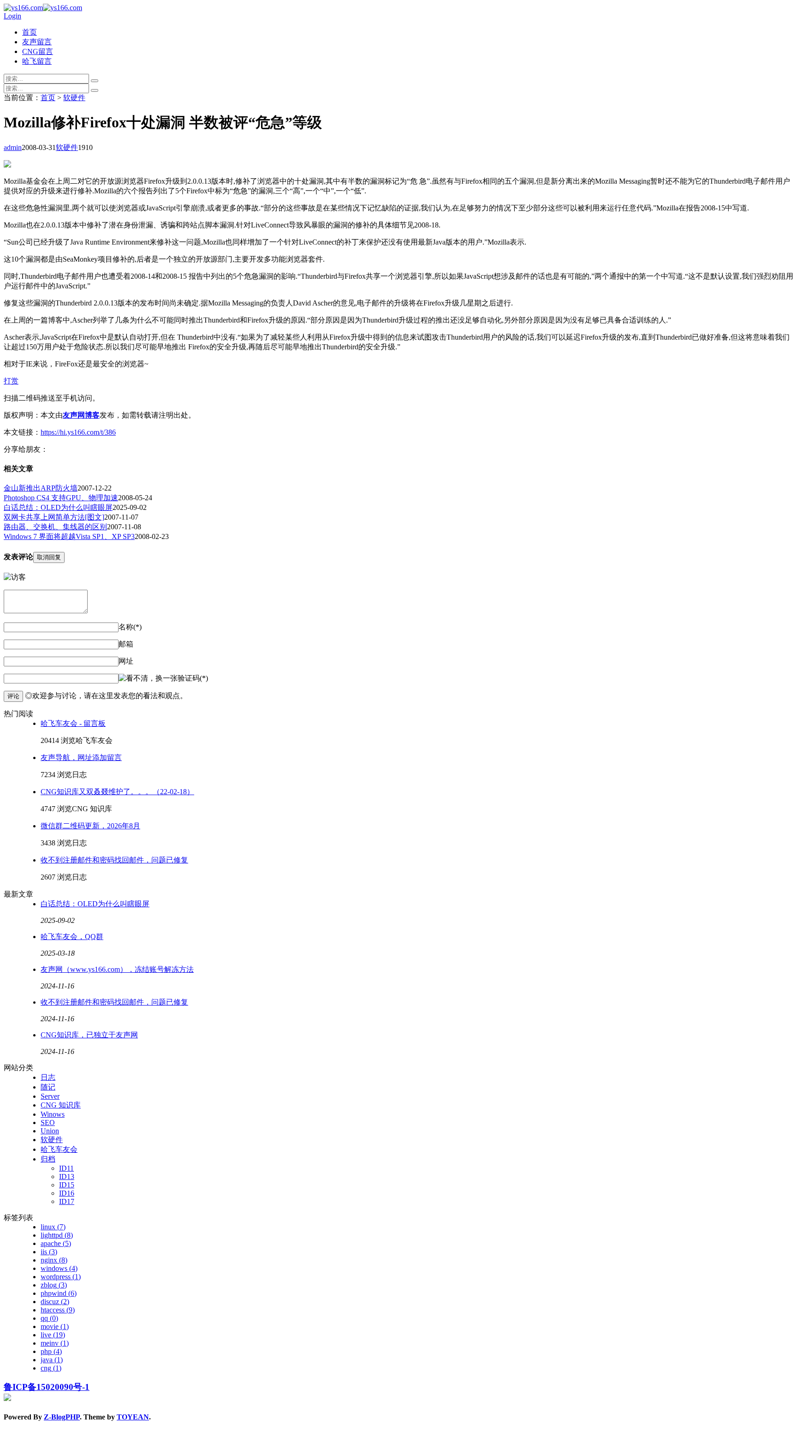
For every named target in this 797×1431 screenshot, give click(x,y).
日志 (48, 1077)
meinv (55, 1343)
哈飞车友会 (59, 1149)
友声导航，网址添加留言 (81, 757)
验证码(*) (193, 678)
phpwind (59, 1293)
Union (50, 1131)
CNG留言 (37, 51)
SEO (48, 1122)
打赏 (11, 381)
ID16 (66, 1193)
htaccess (58, 1310)
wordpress (61, 1277)
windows (59, 1268)
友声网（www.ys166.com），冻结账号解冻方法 (117, 969)
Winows (53, 1114)
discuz (55, 1301)
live (53, 1335)
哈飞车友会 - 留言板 (73, 723)
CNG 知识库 (61, 1105)
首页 (29, 32)
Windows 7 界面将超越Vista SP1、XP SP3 (69, 536)
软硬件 (74, 98)
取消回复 (49, 557)
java (52, 1360)
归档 (48, 1159)
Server (50, 1096)
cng (51, 1368)
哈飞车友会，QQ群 (72, 936)
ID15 (66, 1185)
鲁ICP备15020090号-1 (46, 1387)
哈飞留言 (37, 61)
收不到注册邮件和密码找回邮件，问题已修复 (114, 860)
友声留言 (37, 42)
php (51, 1351)
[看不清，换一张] (148, 678)
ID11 (66, 1168)
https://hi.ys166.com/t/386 (78, 432)
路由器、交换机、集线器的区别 (55, 527)
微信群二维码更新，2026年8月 (90, 826)
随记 (48, 1087)
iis (49, 1252)
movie (55, 1326)
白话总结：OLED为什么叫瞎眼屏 (58, 507)
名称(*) (130, 627)
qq (49, 1318)
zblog (54, 1285)
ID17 (66, 1201)
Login (12, 16)
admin (13, 147)
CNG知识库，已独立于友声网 (89, 1035)
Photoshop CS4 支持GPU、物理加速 (61, 498)
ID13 (66, 1176)
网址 (126, 661)
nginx (54, 1260)
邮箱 (126, 644)
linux (53, 1227)
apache (56, 1243)
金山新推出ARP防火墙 (40, 488)
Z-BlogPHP (62, 1417)
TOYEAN (133, 1417)
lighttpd (57, 1235)
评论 (13, 696)
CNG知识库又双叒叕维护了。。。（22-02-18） (117, 792)
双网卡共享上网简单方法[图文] (54, 517)
